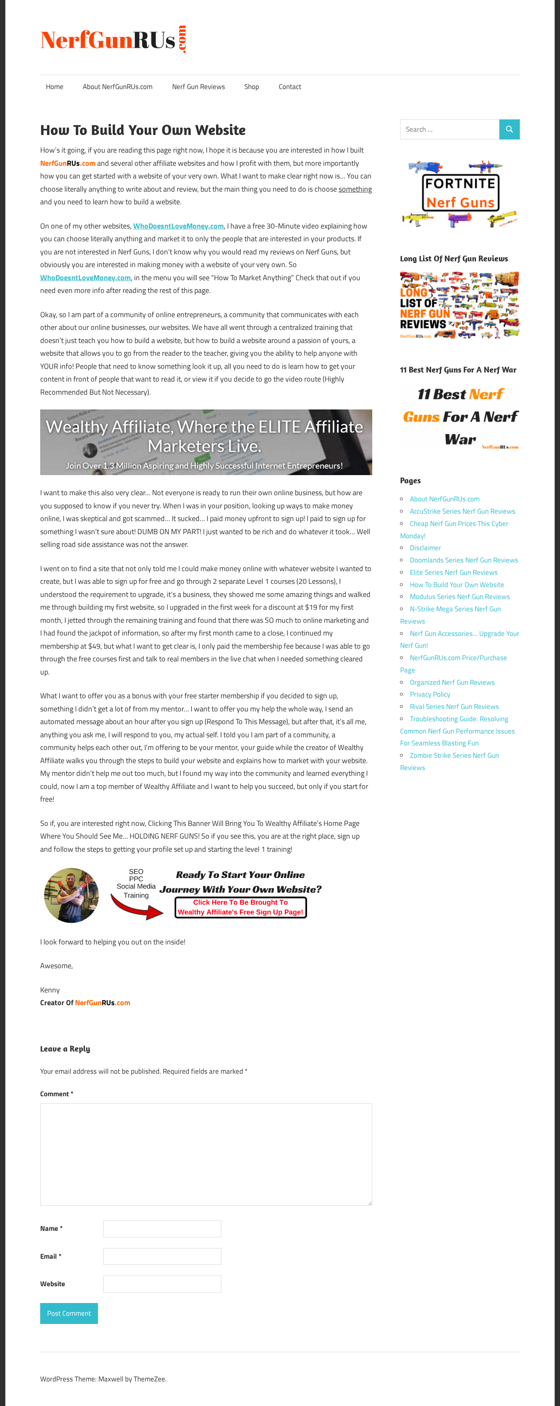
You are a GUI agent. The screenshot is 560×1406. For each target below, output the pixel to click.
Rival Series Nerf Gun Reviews (454, 706)
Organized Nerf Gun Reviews (452, 682)
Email (50, 1256)
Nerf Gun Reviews (198, 86)
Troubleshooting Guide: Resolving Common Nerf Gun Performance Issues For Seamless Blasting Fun (457, 731)
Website (52, 1283)
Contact (290, 86)
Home (55, 86)
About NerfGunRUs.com (118, 86)
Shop (251, 86)
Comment (56, 1093)
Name (51, 1228)
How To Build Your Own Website (457, 584)
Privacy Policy (430, 694)
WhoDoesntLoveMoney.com (85, 277)
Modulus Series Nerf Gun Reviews (460, 596)
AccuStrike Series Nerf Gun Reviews (462, 511)
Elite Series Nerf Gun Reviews (454, 572)
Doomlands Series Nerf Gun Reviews (464, 560)
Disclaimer (425, 547)
